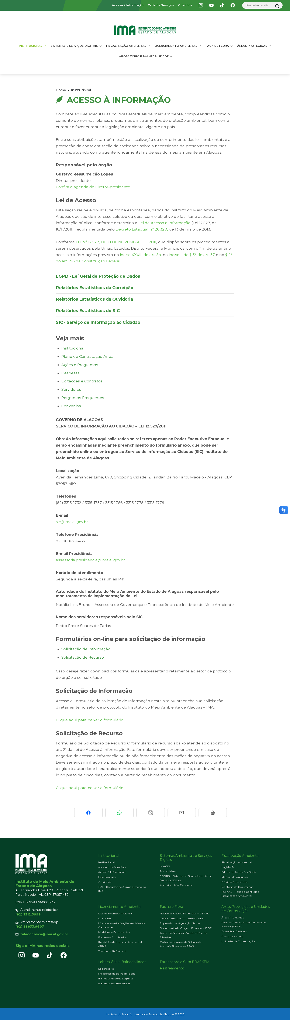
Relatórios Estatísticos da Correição (94, 287)
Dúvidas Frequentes (234, 882)
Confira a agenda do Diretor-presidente (93, 187)
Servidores (71, 389)
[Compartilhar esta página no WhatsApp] (119, 812)
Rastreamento (172, 968)
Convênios (71, 406)
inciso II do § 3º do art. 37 (192, 254)
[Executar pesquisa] (277, 6)
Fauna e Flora (217, 45)
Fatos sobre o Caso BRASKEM (184, 962)
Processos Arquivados (112, 937)
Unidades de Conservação (238, 941)
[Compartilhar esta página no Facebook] (88, 812)
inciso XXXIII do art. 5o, (141, 254)
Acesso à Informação (128, 5)
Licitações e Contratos (82, 381)
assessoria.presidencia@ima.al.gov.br (90, 560)
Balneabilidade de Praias (114, 983)
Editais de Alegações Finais (238, 872)
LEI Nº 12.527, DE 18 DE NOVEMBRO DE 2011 (116, 242)
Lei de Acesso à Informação (164, 223)
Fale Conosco (106, 877)
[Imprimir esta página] (213, 812)
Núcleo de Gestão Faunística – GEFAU (184, 913)
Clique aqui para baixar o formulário (89, 720)
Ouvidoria (185, 5)
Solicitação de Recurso (82, 657)
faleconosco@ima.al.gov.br (44, 934)
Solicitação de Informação (85, 649)
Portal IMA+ (168, 871)
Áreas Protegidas (252, 45)
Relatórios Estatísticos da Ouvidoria (94, 299)
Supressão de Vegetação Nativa (180, 923)
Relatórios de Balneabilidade (116, 973)
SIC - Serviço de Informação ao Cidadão (98, 322)
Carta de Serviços (161, 5)
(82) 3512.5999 (28, 914)
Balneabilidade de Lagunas (116, 978)
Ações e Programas (79, 364)
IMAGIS (165, 866)
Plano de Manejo (232, 936)
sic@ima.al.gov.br (72, 521)
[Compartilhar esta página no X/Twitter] (150, 812)
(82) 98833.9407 (29, 926)
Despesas (70, 373)
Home (61, 90)
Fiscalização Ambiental (126, 45)
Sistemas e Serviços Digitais (74, 45)
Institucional (30, 45)
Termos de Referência (112, 951)
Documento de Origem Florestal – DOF (186, 928)
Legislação (228, 867)
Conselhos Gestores (234, 931)
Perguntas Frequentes (82, 397)
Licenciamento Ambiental (176, 45)
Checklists (104, 918)
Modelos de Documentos (114, 932)
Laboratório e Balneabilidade (143, 56)
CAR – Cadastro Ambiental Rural (182, 918)
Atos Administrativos (112, 867)
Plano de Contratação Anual (88, 356)
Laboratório (106, 968)
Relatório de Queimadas (237, 886)
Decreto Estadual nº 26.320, (142, 229)
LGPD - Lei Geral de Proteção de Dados (98, 276)
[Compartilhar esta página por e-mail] (182, 812)
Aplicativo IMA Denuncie (176, 885)
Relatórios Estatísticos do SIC (88, 310)
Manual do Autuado (234, 877)
